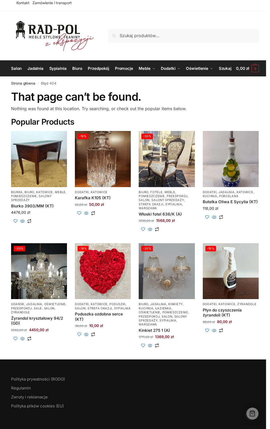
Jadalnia (227, 192)
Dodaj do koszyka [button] (39, 229)
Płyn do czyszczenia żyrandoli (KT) (222, 313)
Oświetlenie (55, 304)
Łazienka (163, 308)
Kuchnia (210, 196)
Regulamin (21, 388)
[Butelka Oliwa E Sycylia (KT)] (231, 159)
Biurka (17, 192)
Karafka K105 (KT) (93, 197)
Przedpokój (177, 196)
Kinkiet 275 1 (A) (154, 330)
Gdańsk (17, 304)
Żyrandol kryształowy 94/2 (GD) (37, 321)
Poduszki (117, 304)
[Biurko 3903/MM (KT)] (39, 159)
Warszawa (148, 208)
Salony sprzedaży (167, 200)
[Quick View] (22, 221)
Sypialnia (173, 204)
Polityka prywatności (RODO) (38, 379)
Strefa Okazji (151, 204)
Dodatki (82, 192)
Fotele (156, 192)
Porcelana (228, 196)
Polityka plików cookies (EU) (37, 405)
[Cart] (252, 414)
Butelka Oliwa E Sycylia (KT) (230, 201)
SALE (38, 308)
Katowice (44, 192)
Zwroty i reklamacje (29, 396)
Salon (144, 200)
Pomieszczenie (24, 196)
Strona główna (23, 83)
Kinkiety (175, 304)
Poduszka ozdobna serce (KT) (99, 316)
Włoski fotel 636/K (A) (160, 214)
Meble (60, 192)
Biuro (29, 192)
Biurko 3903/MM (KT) (32, 205)
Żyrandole (20, 312)
